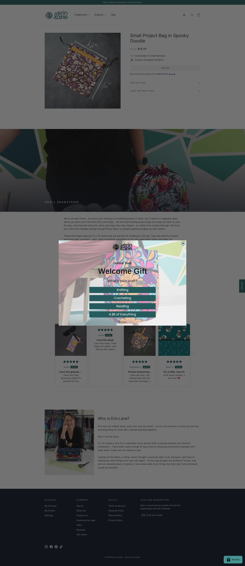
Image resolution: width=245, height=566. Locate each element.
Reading (122, 306)
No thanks (122, 322)
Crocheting (122, 298)
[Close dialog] (183, 243)
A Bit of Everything (122, 314)
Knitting (122, 290)
